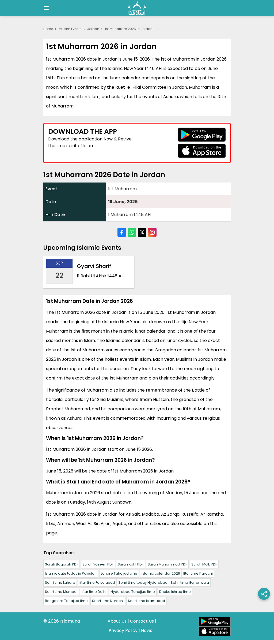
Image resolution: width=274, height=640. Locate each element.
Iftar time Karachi (198, 573)
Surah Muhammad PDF (167, 564)
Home (48, 29)
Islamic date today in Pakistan (71, 573)
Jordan (93, 29)
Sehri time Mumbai (61, 591)
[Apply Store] (202, 151)
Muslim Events (70, 29)
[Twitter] (142, 232)
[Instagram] (152, 232)
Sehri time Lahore (60, 582)
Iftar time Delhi (94, 591)
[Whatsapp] (132, 232)
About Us (117, 621)
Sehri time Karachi (108, 600)
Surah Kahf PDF (130, 564)
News (146, 630)
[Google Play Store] (202, 135)
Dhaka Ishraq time (175, 591)
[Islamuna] (137, 8)
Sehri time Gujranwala (190, 582)
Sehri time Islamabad (146, 600)
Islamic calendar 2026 (161, 573)
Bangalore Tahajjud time (66, 600)
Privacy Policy (123, 630)
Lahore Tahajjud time (119, 573)
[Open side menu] (45, 8)
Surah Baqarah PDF (61, 564)
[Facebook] (121, 232)
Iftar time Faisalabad (97, 582)
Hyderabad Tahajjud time (133, 591)
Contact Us (142, 621)
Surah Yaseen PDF (97, 564)
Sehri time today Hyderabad (143, 582)
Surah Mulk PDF (204, 564)
